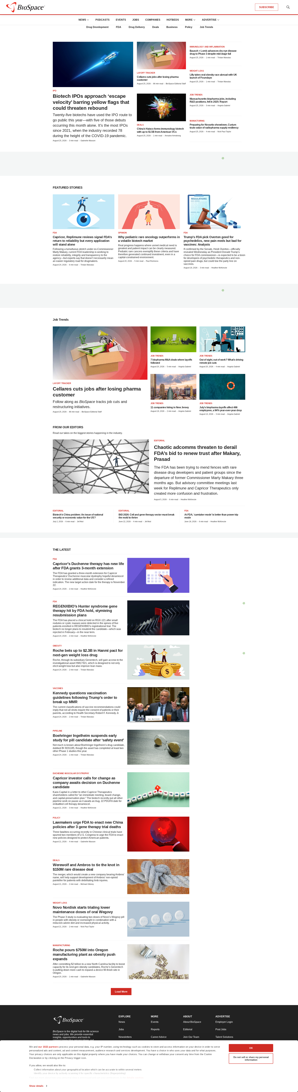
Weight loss (197, 71)
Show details (36, 1086)
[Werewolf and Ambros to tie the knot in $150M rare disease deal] (158, 876)
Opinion (122, 233)
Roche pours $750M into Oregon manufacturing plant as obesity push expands (84, 954)
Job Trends (206, 27)
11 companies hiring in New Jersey (170, 407)
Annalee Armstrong (173, 136)
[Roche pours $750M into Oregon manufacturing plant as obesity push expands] (158, 961)
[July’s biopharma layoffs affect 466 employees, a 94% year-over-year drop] (222, 387)
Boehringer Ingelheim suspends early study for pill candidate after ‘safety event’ (88, 737)
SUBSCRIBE (266, 7)
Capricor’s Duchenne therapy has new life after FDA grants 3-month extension (88, 566)
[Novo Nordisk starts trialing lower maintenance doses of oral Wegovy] (158, 919)
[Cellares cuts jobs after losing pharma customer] (161, 55)
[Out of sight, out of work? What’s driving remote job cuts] (222, 339)
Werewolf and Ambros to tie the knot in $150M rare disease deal (86, 867)
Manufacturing (61, 945)
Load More (121, 991)
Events (121, 19)
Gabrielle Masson (88, 141)
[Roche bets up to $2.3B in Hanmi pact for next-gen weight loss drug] (158, 662)
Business (172, 27)
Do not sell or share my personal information (251, 1058)
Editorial (159, 440)
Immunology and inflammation (207, 47)
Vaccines (58, 688)
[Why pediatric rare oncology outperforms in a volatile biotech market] (149, 211)
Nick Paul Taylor (224, 132)
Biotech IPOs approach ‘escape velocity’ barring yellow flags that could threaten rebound (91, 102)
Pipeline (57, 731)
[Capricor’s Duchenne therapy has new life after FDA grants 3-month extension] (158, 575)
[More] (88, 20)
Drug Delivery (137, 27)
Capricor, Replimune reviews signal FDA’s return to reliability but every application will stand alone (82, 240)
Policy (188, 27)
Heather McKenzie (219, 268)
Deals (155, 27)
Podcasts (102, 19)
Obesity (57, 646)
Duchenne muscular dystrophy (71, 773)
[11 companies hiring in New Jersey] (173, 387)
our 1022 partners (48, 1046)
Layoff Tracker (146, 73)
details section (135, 1077)
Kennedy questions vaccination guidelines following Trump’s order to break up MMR (85, 697)
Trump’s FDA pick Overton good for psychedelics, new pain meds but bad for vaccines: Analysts (213, 240)
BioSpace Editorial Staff (176, 84)
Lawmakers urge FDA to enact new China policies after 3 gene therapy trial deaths (88, 824)
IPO (54, 91)
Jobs (135, 19)
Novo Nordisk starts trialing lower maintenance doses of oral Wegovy (83, 909)
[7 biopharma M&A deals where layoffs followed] (173, 339)
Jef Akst (80, 521)
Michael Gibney (87, 884)
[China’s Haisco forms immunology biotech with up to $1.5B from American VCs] (161, 107)
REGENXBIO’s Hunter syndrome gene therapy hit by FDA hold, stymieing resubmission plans (85, 610)
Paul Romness (152, 261)
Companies (152, 19)
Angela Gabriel (223, 105)
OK (251, 1048)
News (82, 19)
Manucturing (197, 121)
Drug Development (97, 27)
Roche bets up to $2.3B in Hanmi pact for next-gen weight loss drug (88, 652)
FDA (118, 27)
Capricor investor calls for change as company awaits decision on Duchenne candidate (86, 782)
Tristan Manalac (224, 58)
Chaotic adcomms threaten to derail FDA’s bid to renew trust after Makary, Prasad (197, 453)
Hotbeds (173, 19)
